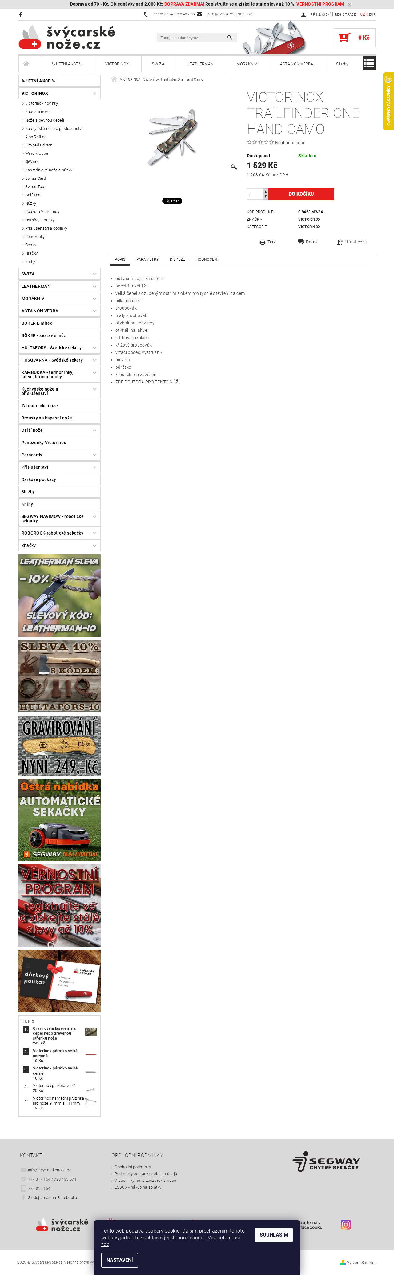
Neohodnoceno (290, 142)
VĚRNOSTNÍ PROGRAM (320, 4)
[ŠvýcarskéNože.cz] (75, 37)
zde (105, 1244)
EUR (372, 15)
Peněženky (35, 236)
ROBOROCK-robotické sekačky (52, 533)
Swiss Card (35, 178)
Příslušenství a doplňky (46, 228)
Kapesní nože (37, 111)
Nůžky (30, 203)
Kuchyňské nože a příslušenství (54, 128)
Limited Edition (39, 145)
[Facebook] (21, 14)
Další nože (32, 430)
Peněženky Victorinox (44, 442)
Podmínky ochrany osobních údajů (146, 1173)
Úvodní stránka (30, 64)
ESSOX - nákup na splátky (138, 1187)
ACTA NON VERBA (296, 64)
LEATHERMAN (200, 64)
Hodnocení (207, 259)
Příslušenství (35, 467)
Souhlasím (274, 1235)
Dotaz (312, 241)
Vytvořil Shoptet (361, 1262)
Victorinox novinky (41, 103)
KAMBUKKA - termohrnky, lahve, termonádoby (47, 374)
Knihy (30, 261)
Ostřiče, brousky (39, 220)
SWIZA (158, 64)
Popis (120, 259)
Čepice (31, 245)
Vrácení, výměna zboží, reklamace (145, 1180)
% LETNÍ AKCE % (67, 64)
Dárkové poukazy (39, 479)
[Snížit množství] (265, 197)
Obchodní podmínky (133, 1167)
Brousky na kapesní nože (47, 417)
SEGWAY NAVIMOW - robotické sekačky (53, 518)
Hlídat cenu (356, 241)
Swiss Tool (35, 186)
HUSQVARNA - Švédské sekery (52, 360)
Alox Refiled (36, 136)
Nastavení (120, 1260)
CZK (364, 14)
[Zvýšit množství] (265, 191)
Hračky (31, 253)
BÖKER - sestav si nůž (44, 335)
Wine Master (37, 153)
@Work (31, 161)
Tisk (271, 241)
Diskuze (177, 259)
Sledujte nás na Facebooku (52, 1197)
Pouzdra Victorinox (42, 211)
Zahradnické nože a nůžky (48, 170)
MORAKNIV (246, 64)
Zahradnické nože (40, 405)
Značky (29, 545)
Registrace (345, 15)
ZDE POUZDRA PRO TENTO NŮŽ (146, 381)
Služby (342, 64)
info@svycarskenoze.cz (49, 1170)
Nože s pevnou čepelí (44, 120)
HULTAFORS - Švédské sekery (52, 347)
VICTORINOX (117, 64)
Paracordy (32, 454)
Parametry (147, 259)
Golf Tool (33, 195)
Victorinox (309, 219)
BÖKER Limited (37, 323)
